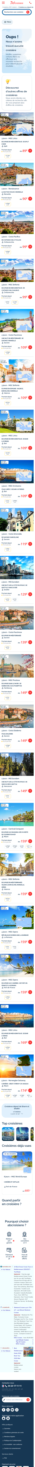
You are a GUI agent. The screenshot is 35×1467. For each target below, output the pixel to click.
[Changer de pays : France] (3, 1399)
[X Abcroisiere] (8, 1423)
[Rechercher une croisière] (28, 1413)
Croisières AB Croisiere (9, 7)
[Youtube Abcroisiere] (12, 1423)
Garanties (7, 1442)
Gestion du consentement (12, 1462)
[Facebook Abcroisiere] (3, 1423)
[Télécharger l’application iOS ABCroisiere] (3, 1432)
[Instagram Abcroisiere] (16, 1423)
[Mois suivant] (31, 846)
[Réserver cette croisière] (30, 151)
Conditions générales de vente (14, 1446)
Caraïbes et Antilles (11, 1182)
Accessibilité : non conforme (13, 1458)
